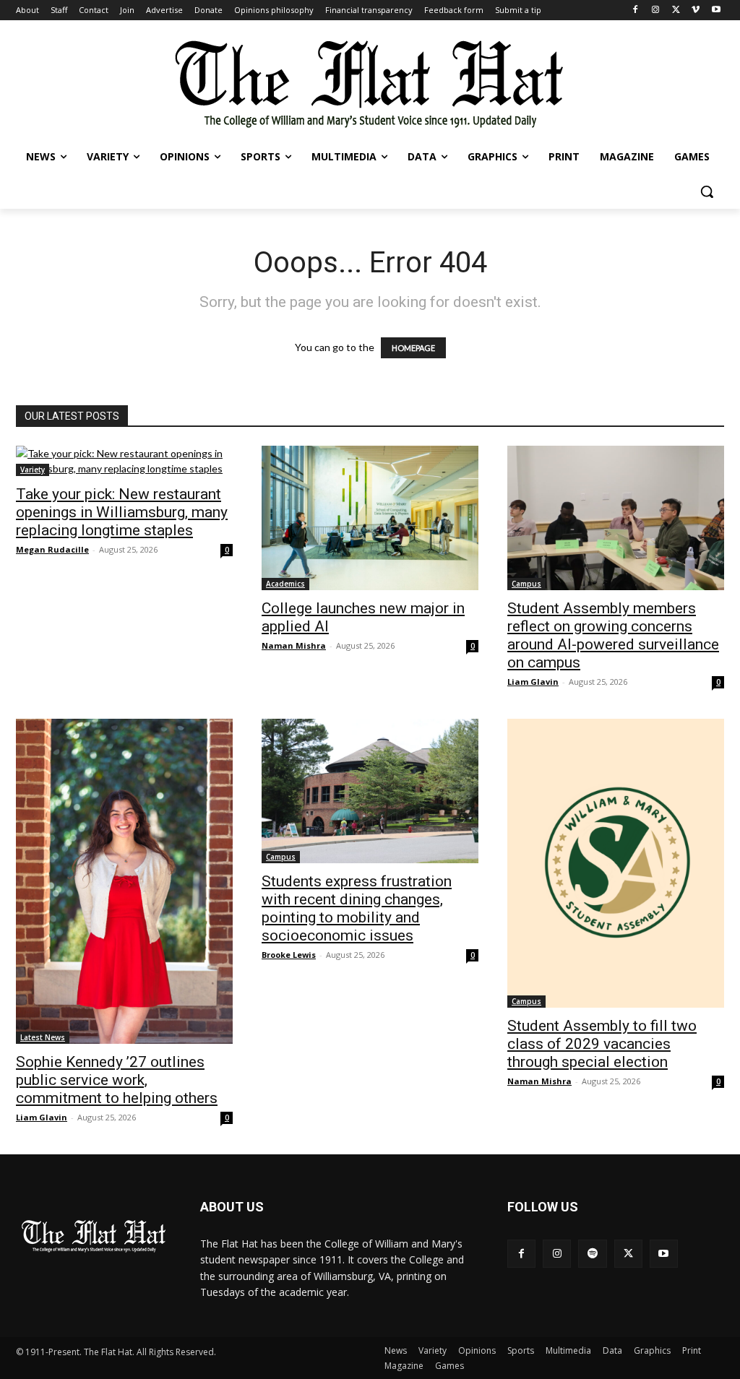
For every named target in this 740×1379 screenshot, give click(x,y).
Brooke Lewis (289, 954)
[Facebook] (635, 10)
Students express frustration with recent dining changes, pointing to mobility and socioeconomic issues (357, 908)
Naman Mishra (294, 645)
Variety (32, 469)
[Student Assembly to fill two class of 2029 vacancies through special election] (615, 863)
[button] (706, 191)
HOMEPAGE (413, 348)
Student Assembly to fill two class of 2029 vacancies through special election (602, 1044)
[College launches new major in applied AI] (370, 518)
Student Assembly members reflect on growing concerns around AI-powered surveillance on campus (613, 635)
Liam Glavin (533, 681)
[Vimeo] (695, 10)
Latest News (42, 1037)
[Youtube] (715, 10)
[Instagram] (656, 10)
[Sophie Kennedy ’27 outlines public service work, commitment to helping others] (124, 881)
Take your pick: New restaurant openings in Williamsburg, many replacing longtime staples (122, 512)
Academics (285, 584)
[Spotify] (592, 1254)
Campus (526, 584)
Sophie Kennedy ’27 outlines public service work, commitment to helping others (117, 1080)
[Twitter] (676, 10)
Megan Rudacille (52, 549)
